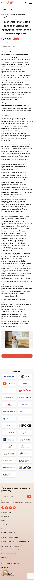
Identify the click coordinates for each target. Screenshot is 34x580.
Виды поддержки (6, 512)
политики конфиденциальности (9, 502)
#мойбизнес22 (5, 47)
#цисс (13, 47)
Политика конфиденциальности (10, 537)
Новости (11, 9)
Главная (3, 9)
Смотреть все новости (17, 356)
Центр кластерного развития (9, 550)
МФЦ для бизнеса (6, 557)
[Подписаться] (29, 496)
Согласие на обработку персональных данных (15, 541)
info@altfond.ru (5, 567)
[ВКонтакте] (14, 38)
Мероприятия (5, 516)
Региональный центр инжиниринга (10, 546)
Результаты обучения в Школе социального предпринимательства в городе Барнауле (13, 14)
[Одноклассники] (17, 38)
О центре (4, 524)
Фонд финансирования (8, 532)
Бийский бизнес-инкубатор (8, 554)
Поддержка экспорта (7, 529)
